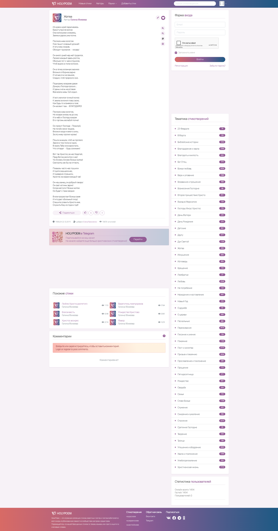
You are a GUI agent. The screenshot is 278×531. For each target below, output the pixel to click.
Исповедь (201, 261)
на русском (131, 516)
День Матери (201, 215)
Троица (201, 440)
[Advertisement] (109, 268)
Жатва (201, 248)
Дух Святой (201, 241)
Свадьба (201, 387)
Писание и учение (201, 334)
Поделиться (68, 212)
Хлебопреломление (201, 460)
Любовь (201, 281)
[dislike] (96, 213)
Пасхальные (201, 321)
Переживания (201, 327)
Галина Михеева (79, 19)
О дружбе (200, 307)
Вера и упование (201, 175)
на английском (132, 524)
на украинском (132, 520)
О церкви (201, 314)
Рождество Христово (128, 312)
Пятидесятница (201, 374)
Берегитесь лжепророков (130, 303)
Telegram (149, 520)
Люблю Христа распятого (74, 303)
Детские (201, 228)
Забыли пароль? (217, 65)
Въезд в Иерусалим (201, 201)
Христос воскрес (70, 320)
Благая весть (68, 312)
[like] (85, 213)
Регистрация (181, 65)
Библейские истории (201, 142)
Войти (200, 59)
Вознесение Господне (200, 188)
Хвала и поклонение (201, 453)
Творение (201, 434)
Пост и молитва (201, 347)
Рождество (201, 380)
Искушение (201, 254)
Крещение (201, 268)
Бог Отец (201, 161)
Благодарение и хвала (201, 148)
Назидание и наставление (201, 294)
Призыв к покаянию (201, 354)
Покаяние (201, 341)
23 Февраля (200, 128)
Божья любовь (201, 168)
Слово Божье (201, 400)
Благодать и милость (201, 155)
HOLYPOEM (73, 233)
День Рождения (201, 221)
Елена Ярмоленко (90, 222)
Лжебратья (200, 274)
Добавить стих (128, 3)
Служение (201, 407)
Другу (201, 234)
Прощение (201, 367)
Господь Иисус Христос (201, 208)
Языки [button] (111, 3)
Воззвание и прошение (201, 181)
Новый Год (201, 301)
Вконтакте (150, 516)
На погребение (201, 287)
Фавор (121, 320)
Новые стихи (85, 3)
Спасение (201, 420)
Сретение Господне (200, 427)
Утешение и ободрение (201, 447)
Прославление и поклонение (201, 360)
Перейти (137, 239)
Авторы (100, 3)
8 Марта (201, 135)
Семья (201, 394)
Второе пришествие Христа (201, 195)
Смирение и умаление (201, 414)
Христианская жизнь (201, 467)
